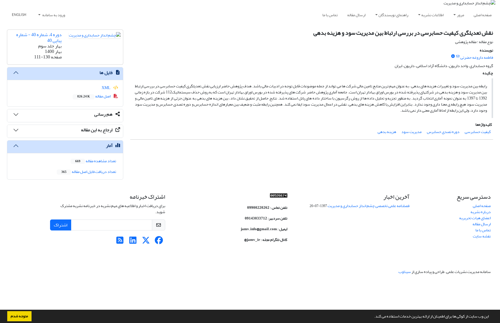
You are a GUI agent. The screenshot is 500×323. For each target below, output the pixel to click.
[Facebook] (159, 242)
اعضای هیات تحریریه (475, 218)
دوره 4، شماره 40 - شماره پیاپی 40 (39, 37)
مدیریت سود (411, 132)
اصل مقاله (94, 96)
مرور (460, 15)
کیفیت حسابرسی (478, 132)
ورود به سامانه (53, 15)
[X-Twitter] (146, 242)
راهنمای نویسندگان (393, 15)
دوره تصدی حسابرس (443, 132)
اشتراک (60, 225)
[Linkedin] (133, 242)
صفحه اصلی (483, 15)
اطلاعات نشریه (432, 15)
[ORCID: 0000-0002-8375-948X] (453, 56)
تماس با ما (330, 15)
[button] (373, 317)
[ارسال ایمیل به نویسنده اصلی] (458, 56)
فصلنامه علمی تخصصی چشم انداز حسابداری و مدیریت (368, 206)
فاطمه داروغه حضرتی (476, 57)
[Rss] (120, 242)
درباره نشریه (480, 212)
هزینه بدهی (387, 132)
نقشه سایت (482, 236)
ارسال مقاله (356, 15)
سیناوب (404, 272)
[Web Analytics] (278, 197)
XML (106, 88)
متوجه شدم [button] (19, 316)
